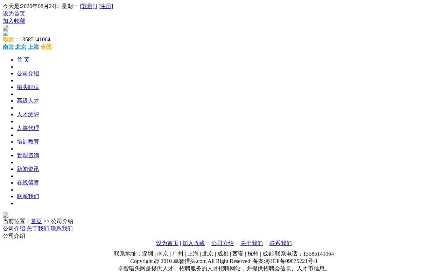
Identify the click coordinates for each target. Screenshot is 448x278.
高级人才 (28, 101)
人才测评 (28, 114)
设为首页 (14, 13)
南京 (8, 47)
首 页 (23, 60)
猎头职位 (28, 87)
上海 (33, 47)
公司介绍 (28, 73)
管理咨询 (28, 155)
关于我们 (38, 228)
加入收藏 (14, 21)
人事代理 (28, 128)
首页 (36, 221)
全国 (46, 47)
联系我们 (28, 196)
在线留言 (28, 183)
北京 (21, 47)
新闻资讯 (28, 169)
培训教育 (28, 142)
